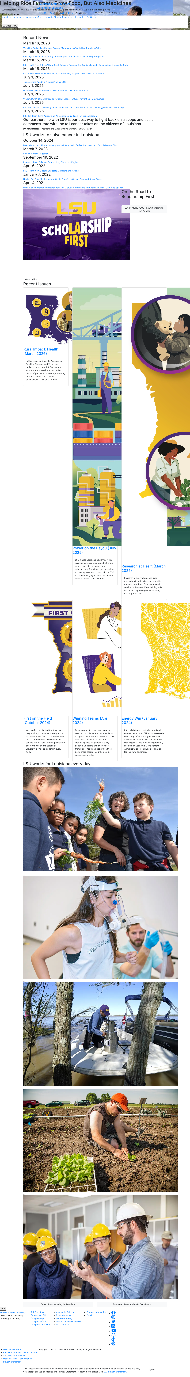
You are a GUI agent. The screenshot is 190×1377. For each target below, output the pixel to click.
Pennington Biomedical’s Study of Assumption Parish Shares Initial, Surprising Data (63, 56)
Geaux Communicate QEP (68, 1321)
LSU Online (91, 17)
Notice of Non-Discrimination (17, 1358)
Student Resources (63, 17)
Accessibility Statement (14, 1355)
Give (70, 13)
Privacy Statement (12, 1361)
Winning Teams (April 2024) (91, 720)
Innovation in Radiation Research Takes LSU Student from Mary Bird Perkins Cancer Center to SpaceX (73, 187)
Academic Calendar (65, 1312)
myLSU (42, 13)
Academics (19, 17)
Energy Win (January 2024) (139, 720)
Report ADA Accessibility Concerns (20, 1352)
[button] (113, 1313)
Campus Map (37, 1318)
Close (116, 13)
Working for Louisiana (50, 7)
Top (3, 1308)
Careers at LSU (38, 1315)
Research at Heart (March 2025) (144, 568)
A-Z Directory (37, 1312)
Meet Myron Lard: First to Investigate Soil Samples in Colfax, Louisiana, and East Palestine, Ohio (70, 145)
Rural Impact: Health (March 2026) (40, 351)
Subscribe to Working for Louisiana (58, 1304)
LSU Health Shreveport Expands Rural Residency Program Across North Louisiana (63, 73)
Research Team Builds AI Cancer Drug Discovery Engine (50, 162)
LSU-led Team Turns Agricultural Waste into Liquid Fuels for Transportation (60, 116)
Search (82, 13)
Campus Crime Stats (41, 1324)
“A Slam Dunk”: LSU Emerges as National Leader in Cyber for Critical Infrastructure (63, 99)
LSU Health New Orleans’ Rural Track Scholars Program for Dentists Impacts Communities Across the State (75, 65)
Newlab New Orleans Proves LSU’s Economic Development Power (55, 90)
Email (89, 1315)
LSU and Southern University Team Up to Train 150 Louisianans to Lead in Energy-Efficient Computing (73, 107)
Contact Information (96, 1312)
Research (79, 17)
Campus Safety (38, 1321)
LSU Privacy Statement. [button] (115, 1371)
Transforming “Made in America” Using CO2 (44, 82)
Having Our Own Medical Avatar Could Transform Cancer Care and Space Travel (62, 179)
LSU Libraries (62, 1324)
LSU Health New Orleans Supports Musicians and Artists (51, 170)
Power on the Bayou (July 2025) (94, 550)
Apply (53, 13)
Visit (62, 13)
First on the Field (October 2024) (37, 720)
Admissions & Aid (35, 17)
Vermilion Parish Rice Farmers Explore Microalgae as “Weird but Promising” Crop (62, 48)
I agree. (151, 1369)
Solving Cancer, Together (35, 153)
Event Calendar (63, 1315)
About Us (7, 17)
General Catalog (64, 1318)
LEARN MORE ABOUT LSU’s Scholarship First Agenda (144, 209)
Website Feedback (12, 1349)
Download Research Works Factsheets (132, 1304)
